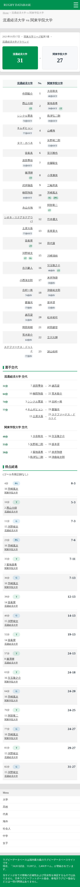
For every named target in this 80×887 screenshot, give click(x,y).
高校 (5, 807)
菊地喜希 (52, 103)
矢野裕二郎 (53, 140)
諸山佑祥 (52, 351)
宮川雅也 (52, 152)
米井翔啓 (52, 277)
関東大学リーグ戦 (33, 36)
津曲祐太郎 (53, 290)
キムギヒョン (25, 128)
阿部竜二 (52, 205)
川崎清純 (52, 255)
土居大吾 (27, 228)
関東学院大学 (55, 83)
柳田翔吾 (27, 192)
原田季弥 (27, 160)
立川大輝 (52, 337)
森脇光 (29, 302)
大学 (5, 799)
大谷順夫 (52, 91)
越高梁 (29, 314)
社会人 (7, 828)
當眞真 (29, 152)
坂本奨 (51, 302)
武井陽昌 (27, 185)
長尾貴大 (52, 230)
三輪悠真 (52, 185)
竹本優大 (52, 219)
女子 (5, 843)
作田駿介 (27, 93)
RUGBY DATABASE (17, 5)
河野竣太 (27, 253)
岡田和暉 (27, 327)
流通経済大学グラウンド (15, 41)
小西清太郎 (26, 280)
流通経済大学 (25, 83)
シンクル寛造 (25, 115)
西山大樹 (27, 103)
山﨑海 (51, 130)
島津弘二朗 (53, 115)
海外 (5, 821)
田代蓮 (51, 243)
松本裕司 (52, 317)
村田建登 (52, 327)
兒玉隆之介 (53, 265)
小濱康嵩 (52, 175)
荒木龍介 (27, 334)
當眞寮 (29, 240)
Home (6, 13)
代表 (5, 814)
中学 (5, 836)
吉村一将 (27, 290)
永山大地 (27, 207)
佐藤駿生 (52, 163)
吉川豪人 (27, 267)
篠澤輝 (29, 172)
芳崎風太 (52, 192)
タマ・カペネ (25, 142)
